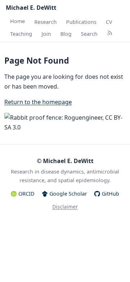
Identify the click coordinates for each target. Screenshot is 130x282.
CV (109, 21)
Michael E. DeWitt (31, 8)
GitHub (110, 193)
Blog (66, 33)
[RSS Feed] (110, 33)
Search (89, 33)
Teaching (21, 33)
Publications (81, 21)
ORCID (26, 193)
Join (46, 33)
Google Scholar (68, 193)
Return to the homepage (38, 102)
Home (17, 21)
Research (45, 21)
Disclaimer (65, 206)
